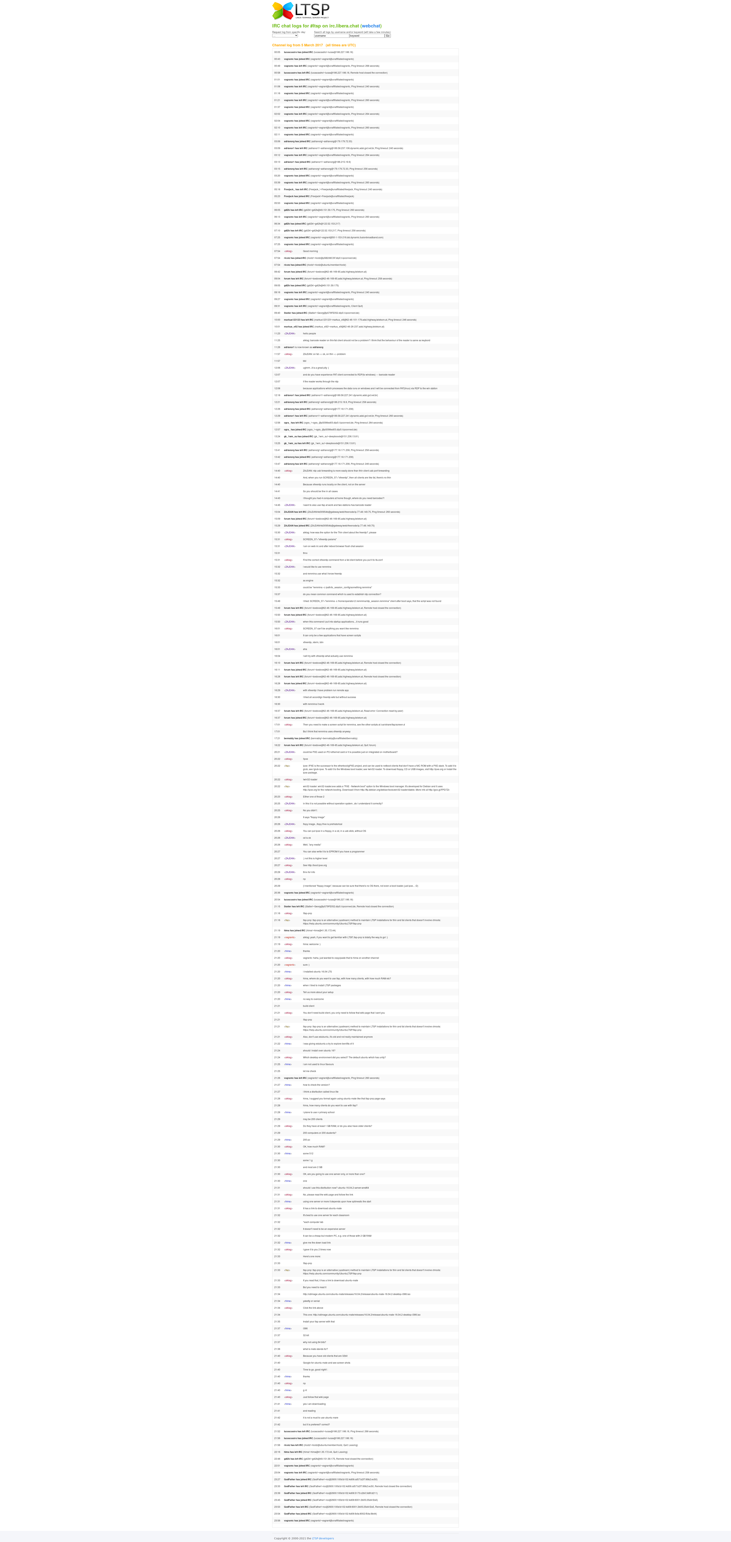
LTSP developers (323, 1538)
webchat (371, 25)
